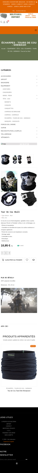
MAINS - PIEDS (7, 95)
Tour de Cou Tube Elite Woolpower (19, 391)
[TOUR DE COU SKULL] (5, 159)
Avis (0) (4, 326)
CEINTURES (6, 89)
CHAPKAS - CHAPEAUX (12, 115)
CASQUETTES (9, 108)
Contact (9, 426)
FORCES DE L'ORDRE (8, 124)
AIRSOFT (4, 79)
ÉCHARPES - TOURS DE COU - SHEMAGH (17, 118)
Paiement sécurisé (8, 433)
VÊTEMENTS (5, 137)
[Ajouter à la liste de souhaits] (10, 365)
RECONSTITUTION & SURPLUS (11, 131)
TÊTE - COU (6, 98)
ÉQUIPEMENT (5, 86)
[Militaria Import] (19, 15)
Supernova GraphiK (8, 441)
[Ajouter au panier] (16, 365)
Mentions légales (9, 428)
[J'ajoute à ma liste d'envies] (27, 259)
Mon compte (9, 435)
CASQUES (8, 105)
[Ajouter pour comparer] (33, 259)
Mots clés (4, 217)
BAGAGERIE (5, 82)
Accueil (3, 48)
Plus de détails (7, 277)
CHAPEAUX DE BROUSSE (12, 111)
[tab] (19, 277)
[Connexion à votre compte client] (4, 22)
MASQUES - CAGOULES (12, 121)
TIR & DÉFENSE (6, 134)
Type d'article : (6, 215)
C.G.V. (9, 430)
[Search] (1, 22)
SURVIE (3, 127)
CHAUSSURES (7, 92)
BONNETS (8, 102)
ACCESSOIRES (6, 76)
